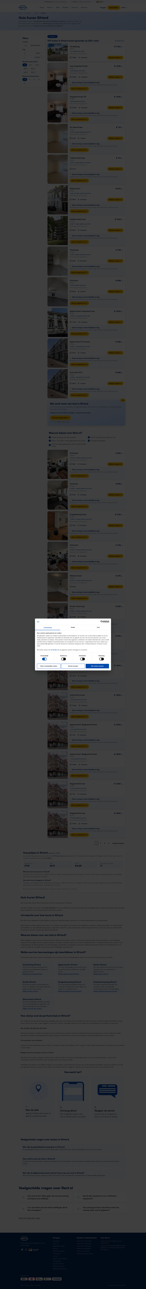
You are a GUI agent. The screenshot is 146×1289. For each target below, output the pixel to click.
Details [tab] (73, 627)
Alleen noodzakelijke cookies (48, 666)
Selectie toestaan (73, 666)
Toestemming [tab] (48, 627)
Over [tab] (98, 627)
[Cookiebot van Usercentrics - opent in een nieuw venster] (101, 621)
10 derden (54, 650)
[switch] (63, 659)
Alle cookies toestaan (97, 666)
